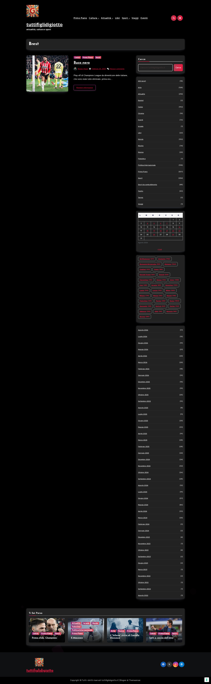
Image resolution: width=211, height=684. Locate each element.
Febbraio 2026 (143, 369)
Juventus (171, 285)
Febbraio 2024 (143, 524)
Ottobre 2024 (143, 472)
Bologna (170, 264)
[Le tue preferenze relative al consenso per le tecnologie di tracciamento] (206, 679)
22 (173, 231)
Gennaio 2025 (143, 453)
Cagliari (145, 269)
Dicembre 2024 (144, 459)
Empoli (164, 275)
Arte (140, 87)
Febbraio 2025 (143, 446)
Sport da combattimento (147, 185)
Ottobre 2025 (143, 395)
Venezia (171, 311)
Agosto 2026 (143, 330)
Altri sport (142, 81)
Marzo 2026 (142, 362)
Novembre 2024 (144, 466)
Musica (140, 152)
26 (154, 234)
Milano (144, 296)
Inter (174, 280)
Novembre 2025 (144, 388)
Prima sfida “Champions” (45, 638)
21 (167, 231)
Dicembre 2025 (144, 382)
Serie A (160, 306)
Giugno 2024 (143, 498)
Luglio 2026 (142, 336)
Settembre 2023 (144, 556)
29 (173, 234)
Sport (125, 18)
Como (158, 269)
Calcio (77, 57)
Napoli (171, 296)
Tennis (140, 197)
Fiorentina (146, 280)
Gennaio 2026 (143, 375)
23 (179, 231)
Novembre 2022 (144, 576)
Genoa (161, 280)
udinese (145, 311)
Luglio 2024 (142, 492)
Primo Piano (80, 18)
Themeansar (134, 680)
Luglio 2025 (142, 414)
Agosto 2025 (143, 408)
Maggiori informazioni (84, 88)
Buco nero (82, 62)
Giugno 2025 (143, 421)
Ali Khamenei (147, 259)
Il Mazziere (77, 638)
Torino (174, 306)
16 (179, 227)
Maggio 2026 (143, 349)
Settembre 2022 (144, 589)
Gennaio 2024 (143, 531)
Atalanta (164, 259)
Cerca (142, 59)
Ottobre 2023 (143, 550)
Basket (140, 100)
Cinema (141, 113)
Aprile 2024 (142, 511)
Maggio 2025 (143, 427)
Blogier (123, 680)
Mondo (140, 139)
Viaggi (135, 18)
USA (158, 311)
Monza (157, 296)
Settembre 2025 (144, 401)
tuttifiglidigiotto (44, 24)
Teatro (140, 191)
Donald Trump (147, 275)
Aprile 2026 (142, 356)
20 (161, 231)
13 (160, 227)
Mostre (140, 146)
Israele (140, 126)
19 (154, 231)
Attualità (106, 18)
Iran (143, 285)
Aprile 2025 (142, 434)
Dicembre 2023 (144, 537)
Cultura (93, 18)
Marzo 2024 (142, 518)
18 (147, 231)
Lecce (157, 290)
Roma (174, 301)
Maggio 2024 (143, 505)
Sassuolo (145, 306)
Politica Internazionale (147, 165)
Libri (117, 18)
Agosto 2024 (143, 485)
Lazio (144, 290)
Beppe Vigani (83, 69)
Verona (144, 317)
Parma (160, 301)
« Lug (160, 249)
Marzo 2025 (142, 440)
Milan (170, 290)
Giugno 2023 (143, 563)
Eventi (144, 18)
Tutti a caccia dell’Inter (161, 638)
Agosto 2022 (143, 595)
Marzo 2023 (142, 569)
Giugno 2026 (143, 343)
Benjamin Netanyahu (150, 264)
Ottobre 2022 (143, 582)
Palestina (142, 159)
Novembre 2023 (144, 544)
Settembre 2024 (144, 479)
